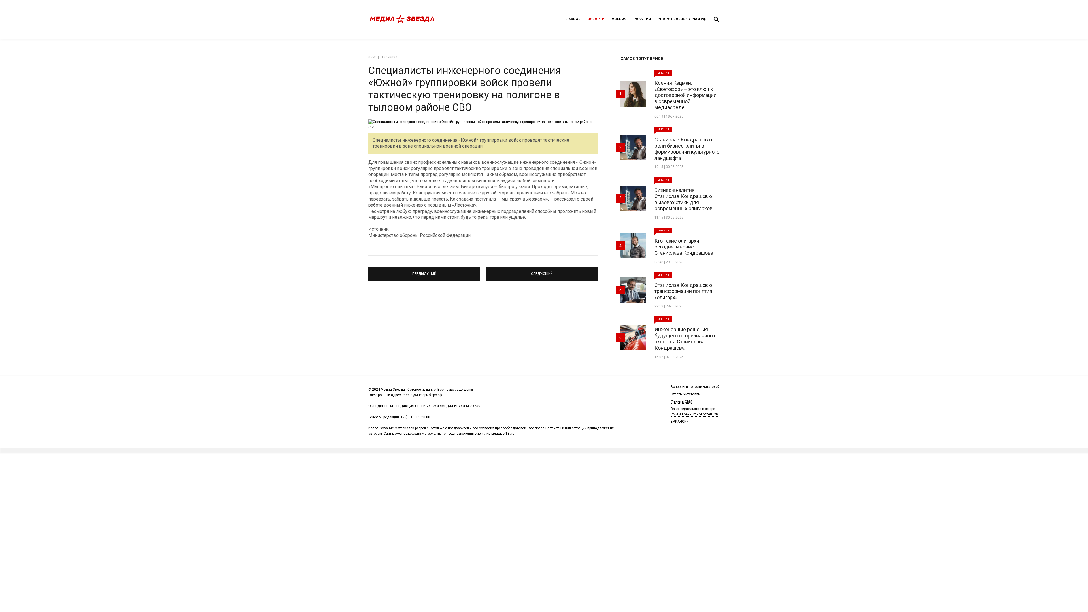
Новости (596, 19)
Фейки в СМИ (681, 401)
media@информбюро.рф (422, 395)
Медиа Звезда (402, 19)
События (642, 19)
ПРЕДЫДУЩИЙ (424, 271)
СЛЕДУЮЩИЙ (541, 271)
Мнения (618, 19)
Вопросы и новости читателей (695, 387)
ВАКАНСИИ (680, 422)
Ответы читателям (686, 394)
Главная (572, 19)
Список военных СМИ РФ (682, 19)
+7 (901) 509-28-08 (415, 417)
